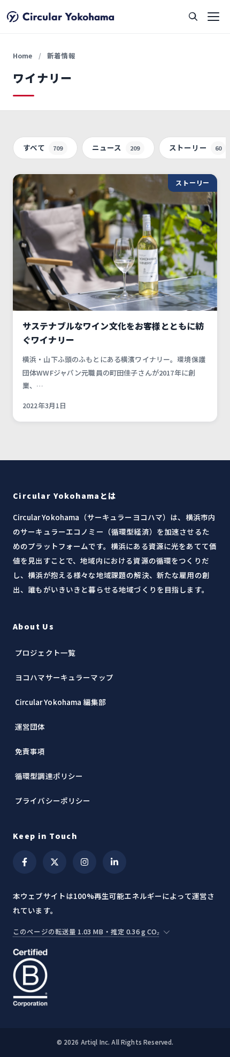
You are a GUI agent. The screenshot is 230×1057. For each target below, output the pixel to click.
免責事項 (30, 751)
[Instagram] (84, 862)
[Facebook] (24, 862)
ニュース (116, 147)
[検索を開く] (193, 16)
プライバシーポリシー (53, 800)
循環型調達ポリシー (49, 775)
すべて (43, 147)
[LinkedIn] (114, 862)
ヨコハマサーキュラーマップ (64, 677)
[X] (54, 862)
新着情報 (61, 55)
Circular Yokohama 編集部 (60, 701)
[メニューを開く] (213, 16)
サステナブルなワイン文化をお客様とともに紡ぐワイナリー (113, 332)
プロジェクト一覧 (45, 652)
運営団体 (30, 726)
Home (23, 55)
